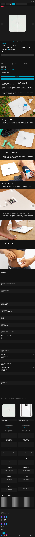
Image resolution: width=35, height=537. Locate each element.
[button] (13, 41)
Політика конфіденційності (30, 535)
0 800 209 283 (3, 512)
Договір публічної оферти (16, 535)
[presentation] (2, 24)
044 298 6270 (3, 519)
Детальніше (8, 427)
